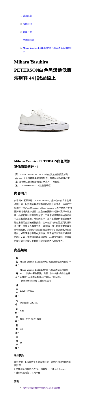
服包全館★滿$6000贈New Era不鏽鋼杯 (41, 388)
